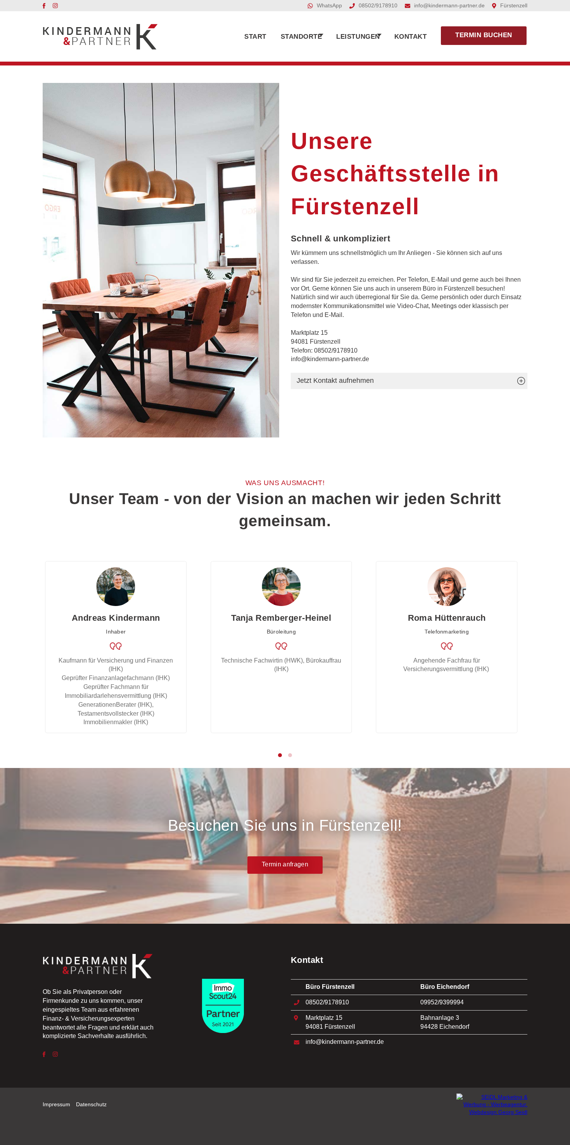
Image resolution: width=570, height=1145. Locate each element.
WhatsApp (329, 6)
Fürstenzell (513, 6)
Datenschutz (91, 1104)
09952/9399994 (442, 1002)
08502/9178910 (378, 6)
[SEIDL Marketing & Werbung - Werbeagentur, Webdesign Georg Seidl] (491, 1104)
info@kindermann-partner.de (449, 6)
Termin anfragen (285, 864)
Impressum (56, 1104)
